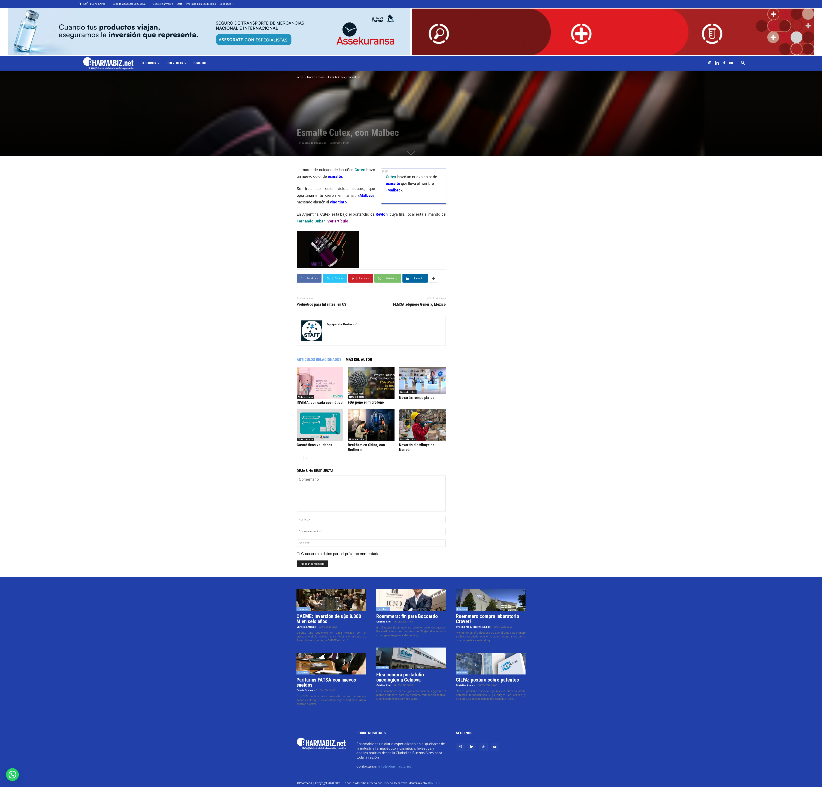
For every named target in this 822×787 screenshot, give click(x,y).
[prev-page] (299, 458)
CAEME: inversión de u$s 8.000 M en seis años (328, 618)
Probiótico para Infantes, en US (321, 304)
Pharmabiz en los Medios (201, 4)
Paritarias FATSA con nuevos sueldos (326, 682)
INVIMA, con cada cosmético (319, 402)
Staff (179, 4)
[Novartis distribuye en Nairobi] (422, 425)
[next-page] (306, 458)
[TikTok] (724, 63)
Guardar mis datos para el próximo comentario (340, 553)
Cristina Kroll (383, 621)
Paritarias (303, 672)
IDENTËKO (433, 783)
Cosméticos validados (314, 445)
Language (225, 4)
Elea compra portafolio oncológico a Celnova (400, 677)
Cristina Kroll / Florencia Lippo (473, 626)
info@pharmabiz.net (394, 766)
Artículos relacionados (319, 359)
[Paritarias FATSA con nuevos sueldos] (331, 663)
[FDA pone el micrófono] (371, 383)
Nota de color (315, 77)
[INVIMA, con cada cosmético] (320, 383)
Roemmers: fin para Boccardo (407, 616)
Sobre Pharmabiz (163, 4)
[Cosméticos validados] (320, 425)
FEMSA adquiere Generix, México (419, 304)
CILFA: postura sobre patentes (487, 680)
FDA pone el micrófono (366, 402)
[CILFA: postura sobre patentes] (491, 663)
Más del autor (359, 359)
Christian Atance (306, 626)
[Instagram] (710, 63)
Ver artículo (337, 221)
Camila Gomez (304, 690)
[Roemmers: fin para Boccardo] (411, 600)
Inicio (300, 77)
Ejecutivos (383, 609)
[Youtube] (731, 63)
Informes (462, 609)
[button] (743, 63)
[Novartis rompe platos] (422, 380)
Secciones (148, 63)
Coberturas (174, 63)
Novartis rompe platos (416, 397)
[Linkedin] (717, 63)
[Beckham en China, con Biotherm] (371, 425)
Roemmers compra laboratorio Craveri (487, 618)
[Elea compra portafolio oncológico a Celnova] (411, 658)
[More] (433, 278)
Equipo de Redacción (314, 143)
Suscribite (200, 63)
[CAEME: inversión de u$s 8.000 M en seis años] (331, 600)
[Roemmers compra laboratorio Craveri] (491, 600)
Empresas (303, 609)
